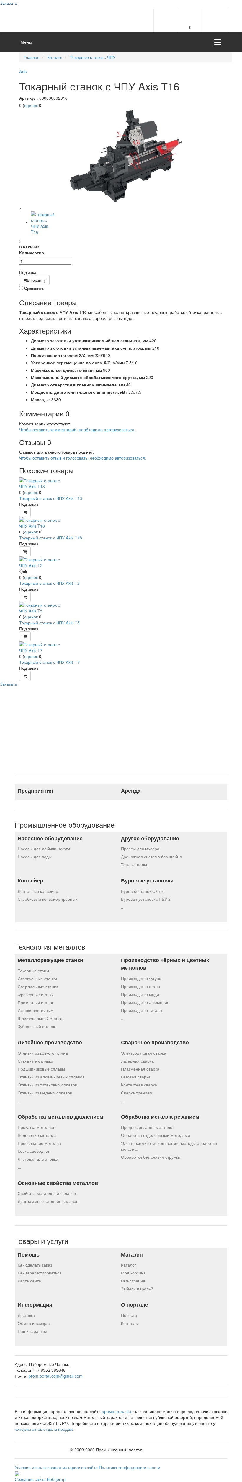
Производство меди (140, 994)
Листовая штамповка (38, 1159)
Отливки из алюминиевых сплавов (51, 1077)
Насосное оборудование (50, 838)
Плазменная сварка (140, 1069)
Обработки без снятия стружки (150, 1157)
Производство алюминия (145, 1002)
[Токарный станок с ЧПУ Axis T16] (125, 156)
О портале (134, 1304)
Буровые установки (147, 880)
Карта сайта (29, 1281)
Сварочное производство (155, 1042)
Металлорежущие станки (50, 960)
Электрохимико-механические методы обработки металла (169, 1146)
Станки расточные (35, 1010)
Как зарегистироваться (40, 1273)
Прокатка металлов (36, 1127)
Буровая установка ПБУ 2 (146, 899)
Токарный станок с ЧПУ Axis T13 (50, 498)
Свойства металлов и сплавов (47, 1193)
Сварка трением (137, 1093)
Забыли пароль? (137, 1289)
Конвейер (30, 880)
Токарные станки (34, 971)
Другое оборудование (150, 838)
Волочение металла (37, 1135)
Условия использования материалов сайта (57, 1467)
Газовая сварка (136, 1077)
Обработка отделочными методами (155, 1135)
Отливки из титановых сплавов (47, 1085)
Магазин (132, 1254)
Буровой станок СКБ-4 (142, 891)
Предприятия (35, 790)
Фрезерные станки (36, 994)
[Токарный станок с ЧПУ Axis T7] (41, 646)
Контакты (130, 1323)
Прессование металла (39, 1143)
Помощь (29, 1254)
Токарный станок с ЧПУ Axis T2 (49, 583)
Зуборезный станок (36, 1026)
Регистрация (133, 1281)
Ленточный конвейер (38, 891)
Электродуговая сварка (143, 1053)
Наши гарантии (32, 1331)
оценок (31, 105)
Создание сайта (31, 1479)
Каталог (128, 1265)
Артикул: (28, 98)
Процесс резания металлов (147, 1127)
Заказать (8, 3)
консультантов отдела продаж (44, 1429)
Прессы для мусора (140, 849)
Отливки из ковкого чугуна (43, 1053)
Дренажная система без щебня (151, 856)
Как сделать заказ (35, 1265)
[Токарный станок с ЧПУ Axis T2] (41, 561)
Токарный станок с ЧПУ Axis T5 (49, 622)
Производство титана (141, 1010)
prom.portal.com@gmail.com (56, 1376)
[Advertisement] (121, 728)
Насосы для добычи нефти (44, 849)
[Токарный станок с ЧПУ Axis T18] (41, 522)
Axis (23, 71)
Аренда (130, 790)
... (123, 907)
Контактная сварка (139, 1085)
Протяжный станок (36, 1002)
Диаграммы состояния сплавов (48, 1201)
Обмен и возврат (34, 1323)
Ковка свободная (34, 1151)
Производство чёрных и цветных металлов (165, 963)
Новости (129, 1315)
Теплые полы (134, 864)
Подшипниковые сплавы (41, 1069)
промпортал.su (116, 1411)
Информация (35, 1304)
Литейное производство (50, 1042)
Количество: (32, 253)
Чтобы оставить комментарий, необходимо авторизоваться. (77, 429)
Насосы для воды (35, 856)
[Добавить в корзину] (25, 512)
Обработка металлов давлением (60, 1116)
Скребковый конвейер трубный (48, 899)
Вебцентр (56, 1479)
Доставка (26, 1315)
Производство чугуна (141, 978)
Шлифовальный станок (40, 1018)
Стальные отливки (35, 1061)
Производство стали (140, 986)
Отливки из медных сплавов (45, 1093)
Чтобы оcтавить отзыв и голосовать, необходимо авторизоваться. (82, 458)
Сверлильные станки (38, 986)
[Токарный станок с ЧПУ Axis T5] (41, 607)
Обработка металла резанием (160, 1116)
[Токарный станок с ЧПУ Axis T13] (41, 482)
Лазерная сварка (137, 1061)
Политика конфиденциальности (129, 1467)
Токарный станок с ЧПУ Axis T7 (49, 662)
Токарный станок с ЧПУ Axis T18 (50, 538)
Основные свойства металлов (58, 1183)
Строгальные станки (37, 979)
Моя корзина (133, 1273)
